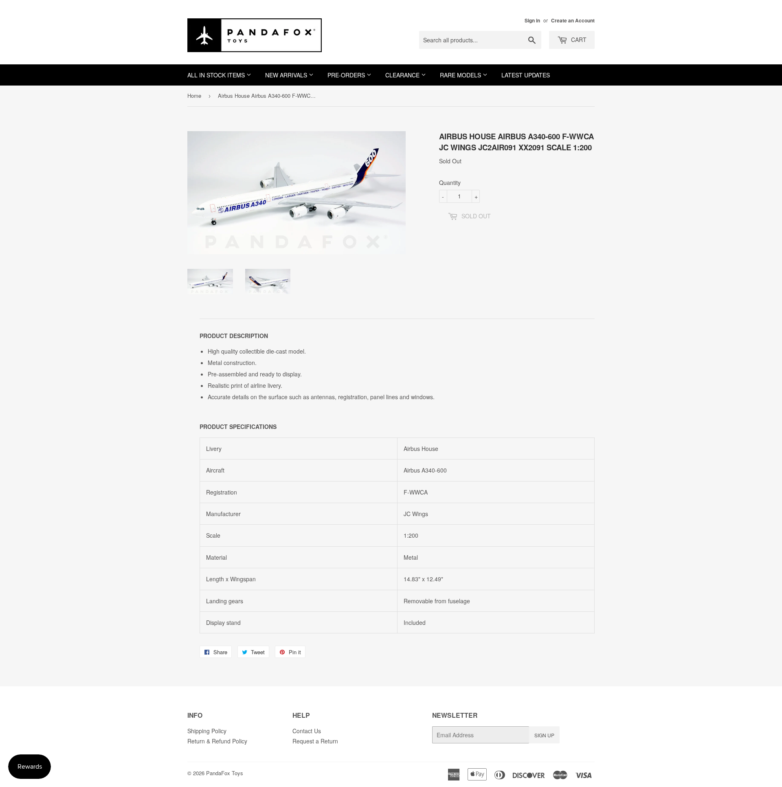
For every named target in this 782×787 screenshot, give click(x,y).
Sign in (532, 20)
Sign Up (544, 735)
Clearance (403, 75)
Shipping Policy (206, 731)
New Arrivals (287, 75)
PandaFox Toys (224, 773)
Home (194, 95)
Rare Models (461, 75)
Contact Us (306, 731)
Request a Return (315, 741)
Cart (577, 39)
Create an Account (573, 20)
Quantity (450, 182)
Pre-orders (347, 75)
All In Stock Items (216, 75)
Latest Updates (525, 75)
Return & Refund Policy (217, 741)
